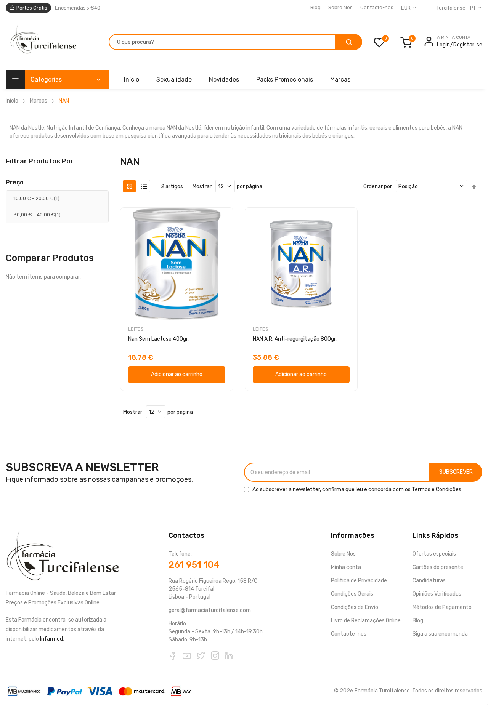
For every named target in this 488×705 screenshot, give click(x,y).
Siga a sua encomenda (440, 634)
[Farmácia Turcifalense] (42, 43)
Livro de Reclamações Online (366, 620)
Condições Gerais (352, 594)
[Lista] (144, 186)
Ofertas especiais (434, 554)
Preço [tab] (15, 182)
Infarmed (51, 639)
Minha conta (346, 567)
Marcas (38, 101)
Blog (315, 7)
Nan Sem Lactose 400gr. (158, 339)
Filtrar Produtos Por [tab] (40, 161)
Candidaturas (429, 580)
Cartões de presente (438, 567)
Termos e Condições (436, 489)
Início (12, 101)
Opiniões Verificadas (437, 594)
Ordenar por (377, 186)
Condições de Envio (354, 607)
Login (443, 45)
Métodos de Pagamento (442, 607)
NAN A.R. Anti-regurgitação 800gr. (295, 339)
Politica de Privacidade (359, 580)
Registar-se (467, 45)
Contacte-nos (376, 7)
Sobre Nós (340, 7)
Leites (136, 329)
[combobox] (222, 42)
